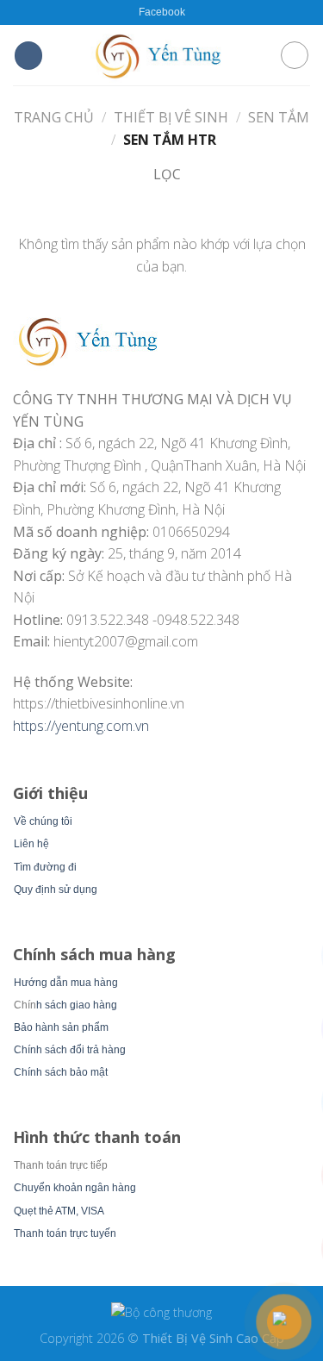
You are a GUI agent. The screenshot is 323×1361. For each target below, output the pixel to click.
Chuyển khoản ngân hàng (75, 1188)
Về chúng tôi (43, 821)
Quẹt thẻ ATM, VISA (59, 1211)
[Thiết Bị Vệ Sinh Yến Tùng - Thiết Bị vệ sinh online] (161, 55)
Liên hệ (31, 844)
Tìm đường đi (45, 867)
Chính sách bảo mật (61, 1072)
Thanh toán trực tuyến (65, 1233)
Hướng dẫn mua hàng (66, 983)
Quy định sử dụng (55, 889)
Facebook (162, 12)
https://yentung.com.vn (81, 725)
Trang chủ (54, 117)
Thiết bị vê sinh (171, 117)
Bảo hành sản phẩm (61, 1027)
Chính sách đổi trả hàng (70, 1050)
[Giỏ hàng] (294, 55)
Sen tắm (278, 117)
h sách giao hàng (76, 1005)
